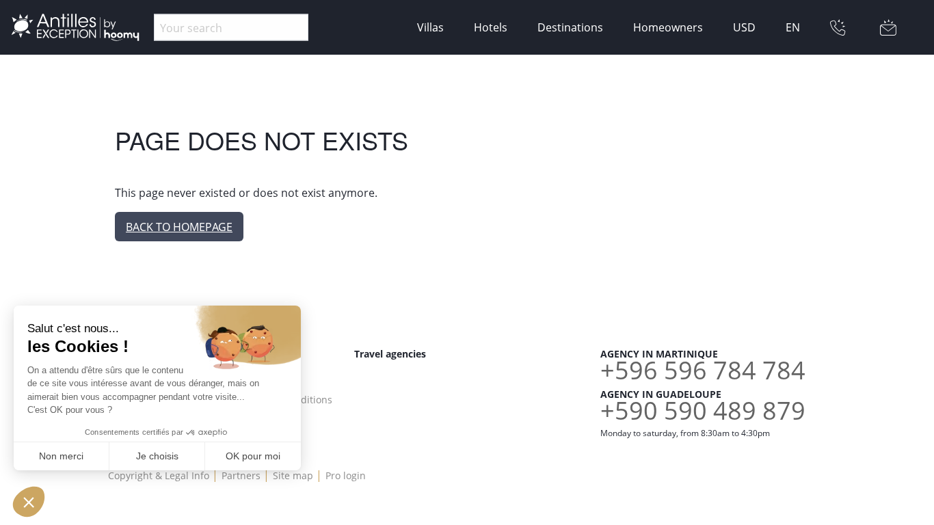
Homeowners (668, 27)
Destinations (570, 27)
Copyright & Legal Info (158, 475)
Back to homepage (179, 226)
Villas (430, 27)
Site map (293, 475)
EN (793, 27)
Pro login (345, 475)
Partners (241, 475)
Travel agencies (390, 353)
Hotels (490, 27)
